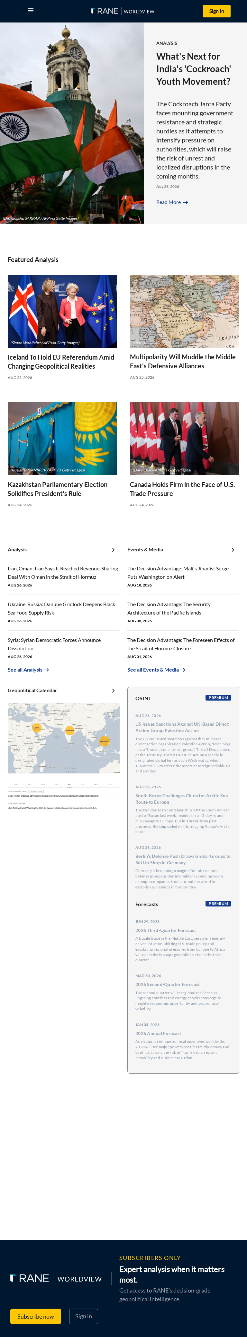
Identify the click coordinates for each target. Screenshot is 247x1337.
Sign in (83, 1316)
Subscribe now (35, 1316)
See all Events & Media (153, 669)
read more (172, 202)
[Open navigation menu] (32, 11)
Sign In (216, 11)
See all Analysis (25, 669)
